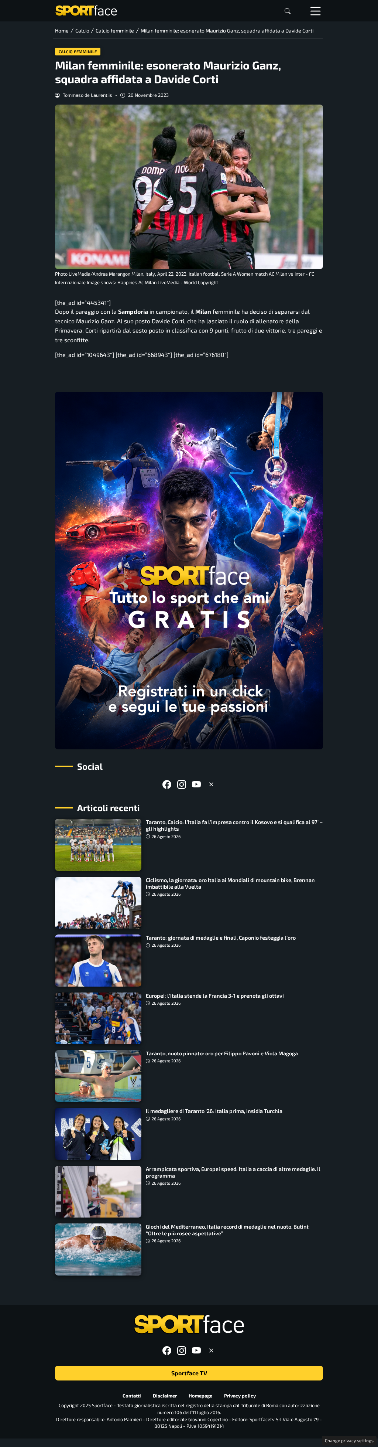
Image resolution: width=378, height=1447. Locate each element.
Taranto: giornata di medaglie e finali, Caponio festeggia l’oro (221, 937)
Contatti (132, 1395)
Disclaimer (165, 1395)
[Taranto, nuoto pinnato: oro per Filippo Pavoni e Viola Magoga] (98, 1076)
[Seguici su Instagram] (181, 784)
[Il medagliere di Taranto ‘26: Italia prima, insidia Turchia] (98, 1134)
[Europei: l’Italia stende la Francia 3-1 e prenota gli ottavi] (98, 1018)
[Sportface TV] (189, 570)
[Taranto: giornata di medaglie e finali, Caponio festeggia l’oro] (98, 960)
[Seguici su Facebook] (166, 784)
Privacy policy (240, 1395)
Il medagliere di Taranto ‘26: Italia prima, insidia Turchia (214, 1111)
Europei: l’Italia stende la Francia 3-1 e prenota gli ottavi (215, 996)
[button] (288, 11)
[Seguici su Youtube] (196, 784)
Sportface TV (189, 1372)
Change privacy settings (349, 1440)
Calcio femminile (78, 51)
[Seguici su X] (211, 784)
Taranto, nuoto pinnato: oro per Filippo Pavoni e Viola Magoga (222, 1053)
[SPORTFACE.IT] (86, 9)
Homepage (200, 1395)
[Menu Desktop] (315, 10)
